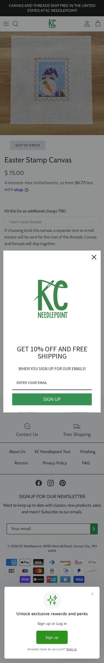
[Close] (94, 257)
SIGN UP (52, 399)
